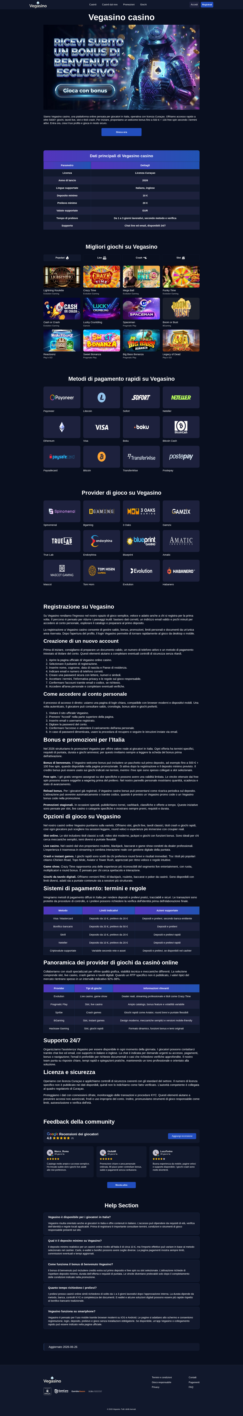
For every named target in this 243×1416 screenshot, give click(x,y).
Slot (178, 258)
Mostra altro (121, 1185)
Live (99, 258)
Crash (139, 258)
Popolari (60, 258)
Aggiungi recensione (182, 1136)
